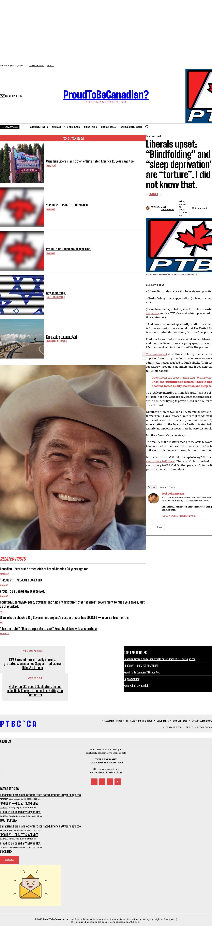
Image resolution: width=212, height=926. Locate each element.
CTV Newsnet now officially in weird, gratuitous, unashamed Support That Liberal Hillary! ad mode (32, 663)
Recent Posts (167, 487)
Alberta (4, 633)
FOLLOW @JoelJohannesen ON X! (179, 515)
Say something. (56, 293)
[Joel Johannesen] (148, 208)
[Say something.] (22, 295)
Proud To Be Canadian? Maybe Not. (68, 249)
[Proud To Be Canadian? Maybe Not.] (22, 251)
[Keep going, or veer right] (22, 338)
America (51, 165)
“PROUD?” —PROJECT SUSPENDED (67, 205)
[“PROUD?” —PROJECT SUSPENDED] (22, 207)
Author (151, 487)
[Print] (203, 527)
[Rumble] (102, 781)
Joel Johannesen (55, 297)
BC (1, 611)
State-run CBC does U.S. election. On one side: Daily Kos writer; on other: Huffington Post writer (35, 691)
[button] (146, 126)
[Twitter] (94, 781)
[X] (182, 527)
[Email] (193, 527)
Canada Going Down (56, 341)
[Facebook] (172, 527)
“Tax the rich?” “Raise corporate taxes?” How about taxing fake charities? (48, 628)
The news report (156, 354)
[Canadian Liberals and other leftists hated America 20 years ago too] (22, 163)
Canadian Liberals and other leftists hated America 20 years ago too (90, 161)
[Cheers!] (118, 781)
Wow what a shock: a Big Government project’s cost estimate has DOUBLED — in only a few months (64, 617)
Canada (50, 209)
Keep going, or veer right (61, 337)
